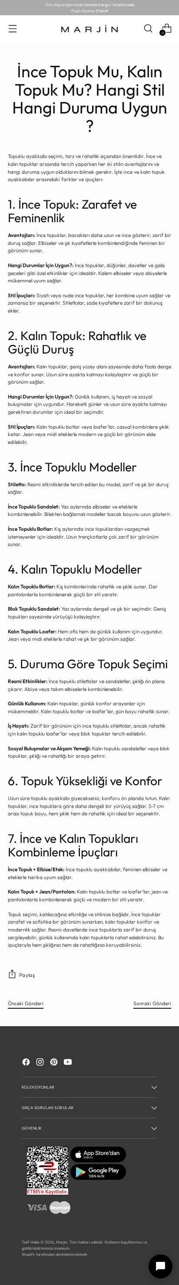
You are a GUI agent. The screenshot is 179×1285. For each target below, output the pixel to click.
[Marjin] (89, 29)
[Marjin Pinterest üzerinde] (55, 1063)
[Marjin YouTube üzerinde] (68, 1063)
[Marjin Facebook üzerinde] (27, 1063)
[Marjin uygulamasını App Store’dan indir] (98, 1160)
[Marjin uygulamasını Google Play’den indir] (98, 1178)
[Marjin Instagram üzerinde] (41, 1063)
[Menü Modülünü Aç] (12, 29)
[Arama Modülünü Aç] (148, 29)
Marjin (61, 1242)
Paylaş (27, 975)
